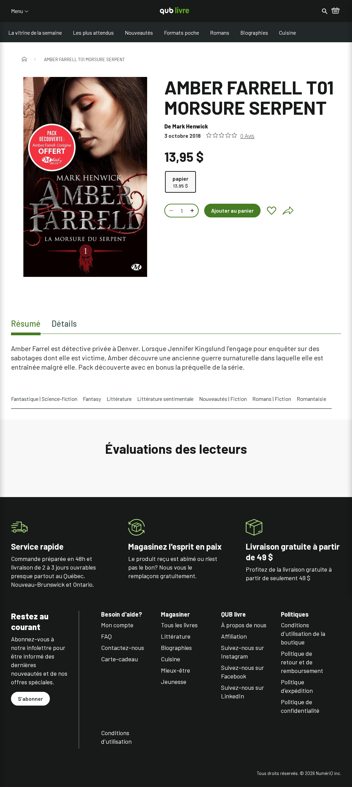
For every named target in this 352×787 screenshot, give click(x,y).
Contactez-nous (122, 647)
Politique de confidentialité (300, 706)
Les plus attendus (93, 32)
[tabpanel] (176, 358)
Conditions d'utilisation (116, 737)
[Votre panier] (335, 10)
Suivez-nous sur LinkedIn (242, 692)
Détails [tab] (64, 323)
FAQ (106, 636)
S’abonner (30, 698)
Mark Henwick (190, 126)
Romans (219, 32)
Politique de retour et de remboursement (302, 662)
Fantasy (92, 398)
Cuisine (287, 32)
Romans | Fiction (271, 398)
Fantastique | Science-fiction (44, 398)
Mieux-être (175, 670)
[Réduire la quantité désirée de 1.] (170, 210)
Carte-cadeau (119, 659)
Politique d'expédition (297, 686)
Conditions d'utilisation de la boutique (303, 633)
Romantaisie (311, 398)
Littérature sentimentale (165, 398)
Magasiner (175, 614)
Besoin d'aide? (121, 614)
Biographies (254, 32)
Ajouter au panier (232, 210)
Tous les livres (179, 625)
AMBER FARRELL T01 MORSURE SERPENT (84, 59)
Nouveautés (139, 32)
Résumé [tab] (26, 323)
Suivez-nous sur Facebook (242, 672)
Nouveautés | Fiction (223, 398)
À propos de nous (243, 625)
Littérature (119, 398)
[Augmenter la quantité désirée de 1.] (193, 210)
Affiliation (234, 636)
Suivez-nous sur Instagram (242, 652)
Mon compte (117, 625)
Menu (17, 11)
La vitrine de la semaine (35, 32)
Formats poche (181, 32)
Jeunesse (173, 681)
